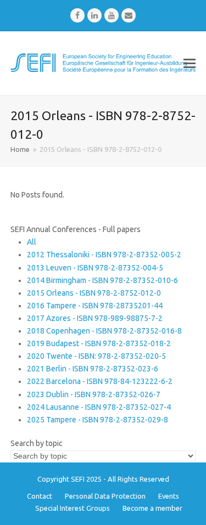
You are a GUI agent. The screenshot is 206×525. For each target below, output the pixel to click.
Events (168, 496)
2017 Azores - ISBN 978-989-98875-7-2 (95, 318)
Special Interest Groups (72, 508)
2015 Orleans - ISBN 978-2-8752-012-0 (94, 293)
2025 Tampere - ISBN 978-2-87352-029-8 (97, 419)
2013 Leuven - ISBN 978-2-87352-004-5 (95, 267)
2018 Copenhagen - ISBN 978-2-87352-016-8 (104, 330)
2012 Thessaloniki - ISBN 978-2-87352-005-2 (104, 254)
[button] (189, 63)
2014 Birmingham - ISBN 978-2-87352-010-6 (102, 280)
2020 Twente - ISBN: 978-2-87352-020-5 (96, 356)
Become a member (152, 508)
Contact (39, 496)
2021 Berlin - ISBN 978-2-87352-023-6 (92, 368)
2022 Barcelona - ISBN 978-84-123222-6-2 (99, 381)
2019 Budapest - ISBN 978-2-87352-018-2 (99, 343)
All (31, 242)
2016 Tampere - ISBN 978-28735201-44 (95, 305)
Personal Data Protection (105, 496)
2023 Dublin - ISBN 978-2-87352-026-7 (93, 394)
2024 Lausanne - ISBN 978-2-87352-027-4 (99, 407)
